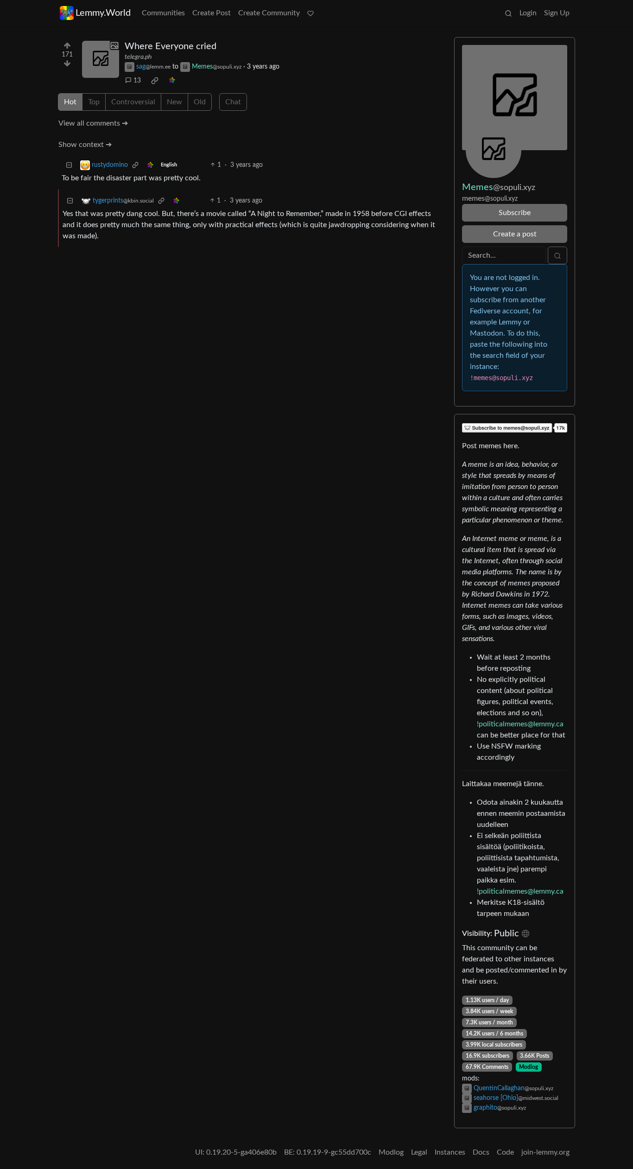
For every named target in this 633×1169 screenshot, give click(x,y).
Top (94, 102)
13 (137, 80)
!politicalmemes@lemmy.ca (520, 724)
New (174, 102)
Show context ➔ (85, 144)
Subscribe (515, 212)
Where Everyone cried (170, 46)
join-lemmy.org (545, 1152)
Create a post (515, 234)
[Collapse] (69, 165)
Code (505, 1152)
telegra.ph (138, 57)
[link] (155, 80)
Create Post (211, 13)
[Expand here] (100, 59)
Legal (419, 1152)
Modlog (528, 1067)
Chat (233, 102)
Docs (481, 1152)
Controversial (133, 102)
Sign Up (557, 13)
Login (528, 13)
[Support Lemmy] (310, 13)
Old (200, 102)
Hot (70, 102)
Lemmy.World (103, 13)
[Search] (508, 13)
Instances (450, 1152)
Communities (163, 13)
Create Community (269, 13)
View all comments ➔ (93, 123)
